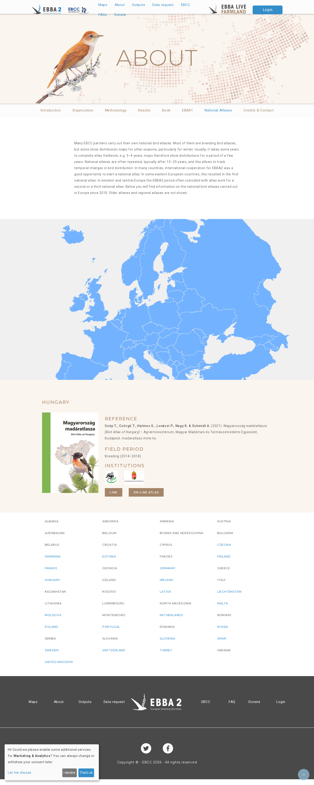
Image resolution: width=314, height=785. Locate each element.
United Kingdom (59, 662)
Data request (163, 5)
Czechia (224, 544)
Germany (167, 568)
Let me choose (19, 772)
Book (166, 110)
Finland (224, 556)
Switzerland (114, 650)
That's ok (86, 772)
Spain (221, 638)
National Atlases (218, 110)
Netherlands (171, 615)
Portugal (111, 627)
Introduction (50, 110)
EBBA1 (187, 110)
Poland (51, 627)
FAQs (102, 15)
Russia (222, 627)
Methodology (116, 110)
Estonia (109, 556)
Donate (120, 15)
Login (268, 10)
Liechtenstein (229, 591)
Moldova (53, 615)
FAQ (232, 702)
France (51, 568)
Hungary (52, 580)
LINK (113, 492)
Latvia (165, 591)
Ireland (166, 580)
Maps (102, 5)
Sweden (52, 650)
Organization (83, 110)
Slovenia (167, 638)
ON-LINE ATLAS (146, 492)
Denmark (52, 556)
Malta (222, 603)
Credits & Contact (259, 110)
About (120, 5)
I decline (69, 772)
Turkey (166, 650)
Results (144, 110)
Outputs (138, 5)
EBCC (185, 5)
